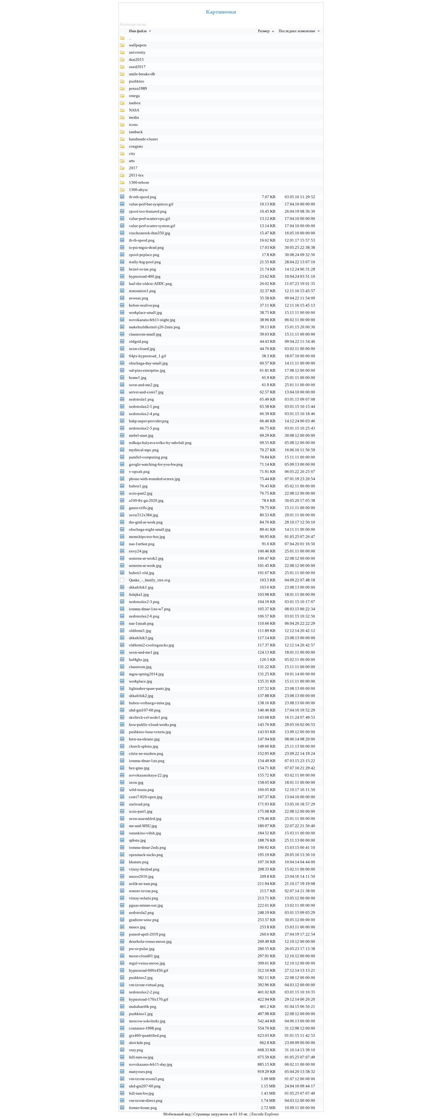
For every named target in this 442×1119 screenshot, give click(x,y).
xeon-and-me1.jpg (144, 652)
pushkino (136, 81)
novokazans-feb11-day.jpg (150, 1064)
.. (130, 38)
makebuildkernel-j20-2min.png (154, 327)
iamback (136, 132)
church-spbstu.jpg (143, 746)
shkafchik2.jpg (141, 695)
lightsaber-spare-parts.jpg (149, 688)
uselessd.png (139, 804)
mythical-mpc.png (144, 450)
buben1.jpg (138, 486)
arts (132, 160)
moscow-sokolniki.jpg (147, 1021)
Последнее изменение (297, 31)
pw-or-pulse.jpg (142, 948)
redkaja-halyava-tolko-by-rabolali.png (160, 442)
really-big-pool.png (145, 262)
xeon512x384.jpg (143, 515)
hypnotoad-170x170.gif (148, 999)
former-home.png (143, 1107)
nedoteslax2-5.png (144, 428)
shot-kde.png (139, 1042)
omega (134, 95)
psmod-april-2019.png (147, 934)
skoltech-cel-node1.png (148, 717)
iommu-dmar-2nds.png (147, 847)
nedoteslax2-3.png (144, 601)
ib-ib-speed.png (142, 240)
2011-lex (136, 175)
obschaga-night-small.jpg (149, 529)
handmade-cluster (143, 139)
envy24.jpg (138, 551)
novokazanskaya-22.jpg (148, 775)
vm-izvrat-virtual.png (146, 985)
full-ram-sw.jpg (141, 1057)
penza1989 (138, 88)
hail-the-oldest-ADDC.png (150, 283)
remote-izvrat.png (143, 891)
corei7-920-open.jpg (145, 797)
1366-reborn (139, 182)
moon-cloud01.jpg (144, 956)
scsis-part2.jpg (140, 493)
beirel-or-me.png (142, 269)
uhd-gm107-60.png (145, 710)
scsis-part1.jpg (140, 811)
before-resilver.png (144, 305)
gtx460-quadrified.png (147, 1035)
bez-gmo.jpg (139, 768)
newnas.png (138, 298)
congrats (136, 146)
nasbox (135, 103)
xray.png (136, 1050)
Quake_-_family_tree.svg (149, 580)
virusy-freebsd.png (144, 869)
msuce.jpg (137, 927)
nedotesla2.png (141, 912)
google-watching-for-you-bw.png (156, 464)
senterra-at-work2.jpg (146, 558)
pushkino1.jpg (141, 1013)
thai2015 (136, 59)
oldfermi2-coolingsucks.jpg (151, 645)
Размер (264, 31)
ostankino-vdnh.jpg (145, 833)
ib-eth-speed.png (142, 197)
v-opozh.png (139, 471)
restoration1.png (142, 291)
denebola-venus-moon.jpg (150, 941)
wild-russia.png (141, 789)
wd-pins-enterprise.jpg (147, 370)
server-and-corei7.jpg (146, 392)
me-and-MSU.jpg (143, 826)
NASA (134, 110)
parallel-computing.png (148, 457)
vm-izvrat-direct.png (145, 1100)
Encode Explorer (265, 1114)
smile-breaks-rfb (142, 74)
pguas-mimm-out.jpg (146, 905)
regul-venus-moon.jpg (147, 963)
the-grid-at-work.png (146, 522)
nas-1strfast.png (142, 544)
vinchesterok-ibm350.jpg (149, 233)
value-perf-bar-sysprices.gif (151, 204)
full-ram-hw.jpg (141, 1093)
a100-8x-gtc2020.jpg (146, 500)
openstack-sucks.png (146, 854)
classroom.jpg (140, 666)
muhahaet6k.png (142, 1006)
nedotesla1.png (141, 399)
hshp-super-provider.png (149, 421)
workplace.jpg (140, 681)
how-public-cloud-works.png (152, 724)
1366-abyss (138, 189)
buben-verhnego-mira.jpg (149, 703)
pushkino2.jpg (141, 977)
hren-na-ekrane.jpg (144, 739)
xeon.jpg (136, 782)
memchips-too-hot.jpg (147, 536)
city (132, 153)
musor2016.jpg (141, 876)
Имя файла (138, 31)
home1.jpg (137, 377)
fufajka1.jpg (139, 594)
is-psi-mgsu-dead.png (146, 247)
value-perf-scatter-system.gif (152, 225)
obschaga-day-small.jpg (148, 363)
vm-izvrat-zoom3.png (146, 1079)
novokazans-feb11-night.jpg (152, 319)
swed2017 (137, 66)
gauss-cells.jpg (141, 507)
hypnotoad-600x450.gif (148, 970)
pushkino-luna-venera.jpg (150, 732)
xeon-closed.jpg (142, 348)
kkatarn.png (139, 862)
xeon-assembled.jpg (145, 818)
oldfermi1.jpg (140, 630)
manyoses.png (140, 1071)
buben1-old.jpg (141, 572)
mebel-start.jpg (141, 435)
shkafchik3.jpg (141, 638)
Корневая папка (133, 24)
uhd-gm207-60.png (145, 1086)
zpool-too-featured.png (148, 211)
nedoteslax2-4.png (144, 413)
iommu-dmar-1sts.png (146, 760)
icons (133, 124)
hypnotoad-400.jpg (145, 276)
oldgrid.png (138, 341)
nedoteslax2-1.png (144, 406)
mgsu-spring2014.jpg (146, 674)
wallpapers (137, 45)
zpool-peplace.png (144, 254)
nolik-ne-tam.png (143, 883)
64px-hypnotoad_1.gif (147, 356)
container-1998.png (145, 1028)
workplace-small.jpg (145, 312)
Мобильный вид (177, 1114)
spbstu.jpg (137, 840)
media (134, 117)
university (137, 52)
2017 (133, 168)
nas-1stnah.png (141, 623)
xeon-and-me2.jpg (144, 385)
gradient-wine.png (144, 919)
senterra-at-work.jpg (145, 565)
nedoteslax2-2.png (144, 992)
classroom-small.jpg (145, 334)
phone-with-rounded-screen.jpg (154, 479)
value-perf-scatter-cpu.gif (149, 218)
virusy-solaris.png (143, 898)
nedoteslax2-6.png (144, 616)
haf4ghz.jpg (139, 659)
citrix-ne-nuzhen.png (146, 753)
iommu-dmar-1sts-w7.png (149, 609)
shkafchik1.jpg (141, 587)
